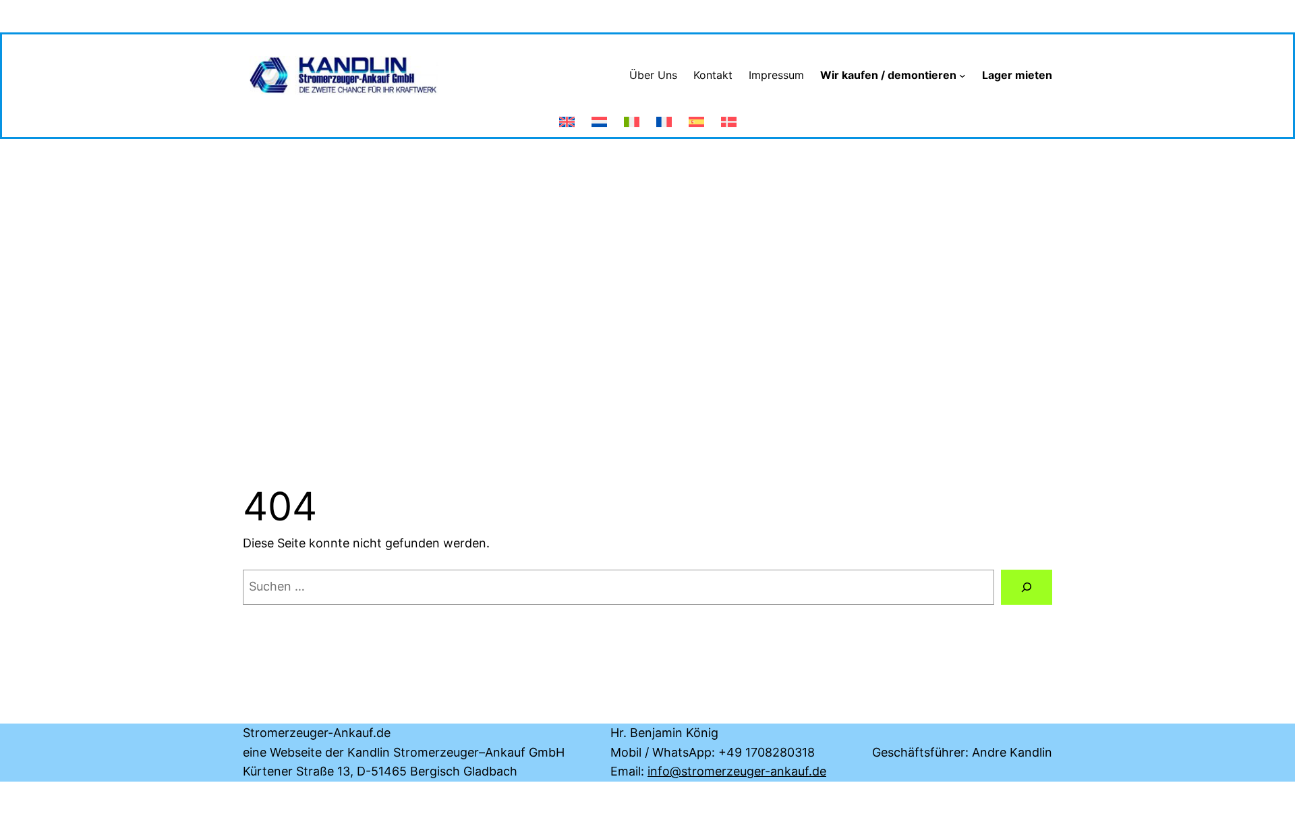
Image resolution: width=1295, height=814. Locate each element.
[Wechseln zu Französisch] (664, 116)
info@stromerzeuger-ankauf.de (737, 771)
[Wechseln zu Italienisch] (631, 116)
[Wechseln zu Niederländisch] (599, 116)
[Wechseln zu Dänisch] (728, 116)
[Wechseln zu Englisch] (566, 116)
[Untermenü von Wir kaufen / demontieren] (962, 75)
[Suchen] (1026, 587)
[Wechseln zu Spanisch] (696, 116)
